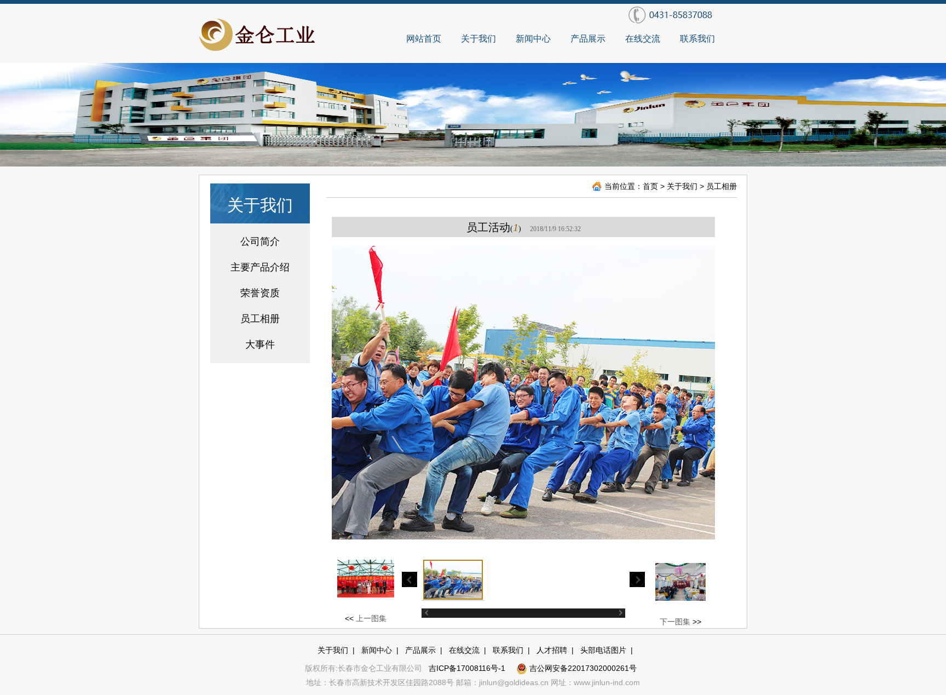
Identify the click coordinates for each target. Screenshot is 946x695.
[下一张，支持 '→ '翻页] (687, 392)
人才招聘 (552, 650)
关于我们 (478, 38)
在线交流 (642, 38)
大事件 (260, 344)
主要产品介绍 (260, 267)
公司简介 (260, 241)
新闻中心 (533, 38)
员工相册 (260, 318)
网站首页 (423, 38)
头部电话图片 (603, 650)
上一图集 (371, 618)
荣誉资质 (260, 293)
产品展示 (587, 38)
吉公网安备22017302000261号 (582, 668)
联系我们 (697, 38)
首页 (650, 186)
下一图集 (675, 621)
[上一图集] (427, 392)
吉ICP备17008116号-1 (468, 668)
